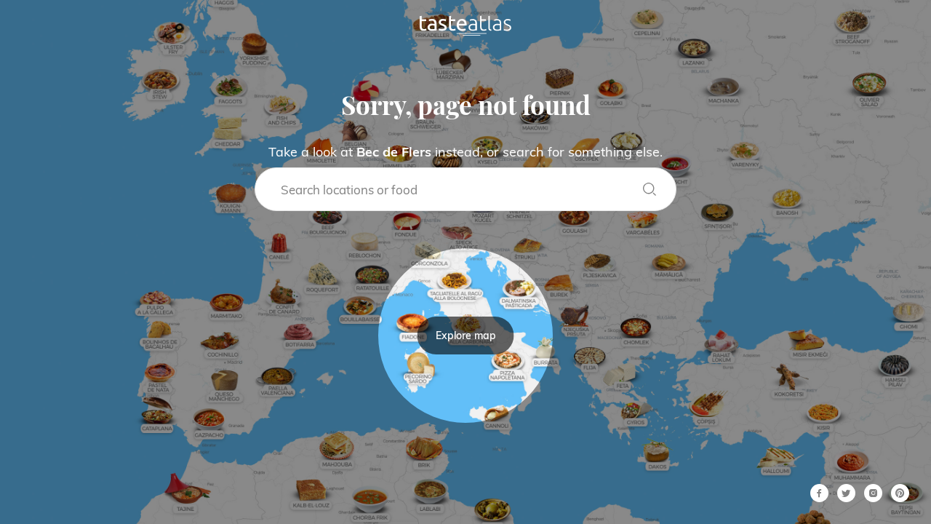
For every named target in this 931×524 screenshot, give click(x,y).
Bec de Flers (393, 151)
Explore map (466, 335)
